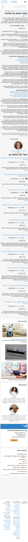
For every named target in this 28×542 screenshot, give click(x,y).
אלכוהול (5, 105)
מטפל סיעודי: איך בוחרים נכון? (19, 339)
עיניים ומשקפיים (16, 511)
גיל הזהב (8, 507)
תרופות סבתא (16, 523)
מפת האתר (7, 527)
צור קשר (8, 518)
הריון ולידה (17, 508)
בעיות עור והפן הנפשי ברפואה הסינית (19, 95)
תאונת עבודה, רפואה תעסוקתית (17, 473)
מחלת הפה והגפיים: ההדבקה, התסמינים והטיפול (14, 251)
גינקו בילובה (15, 72)
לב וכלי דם (17, 503)
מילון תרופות (4, 0)
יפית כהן (19, 178)
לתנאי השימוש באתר (24, 135)
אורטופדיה (17, 504)
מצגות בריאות (16, 521)
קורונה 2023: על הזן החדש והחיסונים (17, 268)
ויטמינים (18, 529)
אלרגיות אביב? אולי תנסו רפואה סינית (19, 92)
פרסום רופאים (6, 520)
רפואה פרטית (25, 11)
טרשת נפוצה (22, 459)
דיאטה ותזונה (16, 512)
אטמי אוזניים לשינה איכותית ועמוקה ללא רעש (15, 235)
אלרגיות (6, 35)
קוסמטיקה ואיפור (7, 505)
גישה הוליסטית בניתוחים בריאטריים (17, 379)
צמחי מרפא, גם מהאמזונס (21, 94)
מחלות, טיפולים (18, 11)
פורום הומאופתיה (23, 63)
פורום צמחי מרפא (23, 57)
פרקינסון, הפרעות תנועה (19, 467)
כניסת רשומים (6, 524)
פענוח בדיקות (16, 518)
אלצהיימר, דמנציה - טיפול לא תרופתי (16, 465)
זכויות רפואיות (4, 3)
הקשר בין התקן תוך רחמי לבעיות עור (18, 190)
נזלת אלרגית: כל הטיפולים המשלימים (19, 91)
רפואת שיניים (16, 506)
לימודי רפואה (22, 463)
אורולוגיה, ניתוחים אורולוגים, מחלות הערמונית (14, 469)
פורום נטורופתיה (24, 61)
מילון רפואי (17, 535)
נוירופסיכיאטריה (21, 454)
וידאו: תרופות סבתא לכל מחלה (20, 96)
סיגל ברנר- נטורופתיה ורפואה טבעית (18, 151)
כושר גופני (7, 511)
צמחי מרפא (8, 46)
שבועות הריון (17, 525)
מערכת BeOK (18, 162)
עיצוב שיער (7, 509)
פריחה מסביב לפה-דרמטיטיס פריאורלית (16, 360)
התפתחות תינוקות (17, 527)
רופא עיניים (17, 514)
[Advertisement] (14, 488)
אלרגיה (20, 39)
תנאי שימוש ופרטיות (7, 522)
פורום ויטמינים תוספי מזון (22, 60)
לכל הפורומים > (5, 475)
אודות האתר (7, 529)
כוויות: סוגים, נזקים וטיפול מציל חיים (18, 220)
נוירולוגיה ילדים (21, 471)
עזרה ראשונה (16, 532)
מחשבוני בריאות (3, 1)
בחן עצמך (17, 531)
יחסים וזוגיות (7, 514)
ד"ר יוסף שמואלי (14, 414)
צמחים (19, 86)
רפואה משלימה (6, 503)
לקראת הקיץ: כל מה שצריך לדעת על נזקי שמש (15, 205)
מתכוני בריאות (6, 512)
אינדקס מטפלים (16, 534)
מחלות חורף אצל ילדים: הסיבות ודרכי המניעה (15, 285)
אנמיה (23, 461)
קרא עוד (26, 170)
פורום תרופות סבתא (23, 59)
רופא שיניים (17, 509)
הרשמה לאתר (6, 526)
